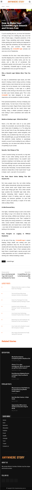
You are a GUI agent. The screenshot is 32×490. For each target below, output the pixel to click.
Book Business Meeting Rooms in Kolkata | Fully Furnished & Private (20, 375)
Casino (7, 6)
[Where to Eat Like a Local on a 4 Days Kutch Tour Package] (6, 288)
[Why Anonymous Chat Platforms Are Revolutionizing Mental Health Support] (6, 390)
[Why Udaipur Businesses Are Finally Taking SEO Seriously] (6, 334)
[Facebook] (3, 480)
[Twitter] (11, 480)
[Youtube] (16, 480)
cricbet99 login (10, 261)
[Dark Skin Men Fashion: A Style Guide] (6, 399)
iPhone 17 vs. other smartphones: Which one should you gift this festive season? (21, 366)
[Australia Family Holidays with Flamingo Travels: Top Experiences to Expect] (6, 308)
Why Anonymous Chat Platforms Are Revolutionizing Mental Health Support (21, 389)
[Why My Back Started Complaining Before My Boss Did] (6, 358)
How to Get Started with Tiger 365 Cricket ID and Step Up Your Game (8, 276)
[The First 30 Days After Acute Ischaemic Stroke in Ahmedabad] (6, 295)
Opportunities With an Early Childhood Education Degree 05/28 (20, 406)
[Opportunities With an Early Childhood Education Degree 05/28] (6, 407)
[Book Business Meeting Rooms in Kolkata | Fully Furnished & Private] (6, 376)
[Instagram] (7, 480)
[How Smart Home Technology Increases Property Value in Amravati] (6, 315)
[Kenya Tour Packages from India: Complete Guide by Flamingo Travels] (6, 301)
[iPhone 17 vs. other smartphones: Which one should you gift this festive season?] (6, 367)
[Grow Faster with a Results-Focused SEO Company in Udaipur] (6, 327)
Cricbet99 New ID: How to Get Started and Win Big (24, 276)
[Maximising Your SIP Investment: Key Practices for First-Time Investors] (6, 321)
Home (3, 6)
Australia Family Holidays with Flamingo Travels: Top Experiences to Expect (21, 308)
